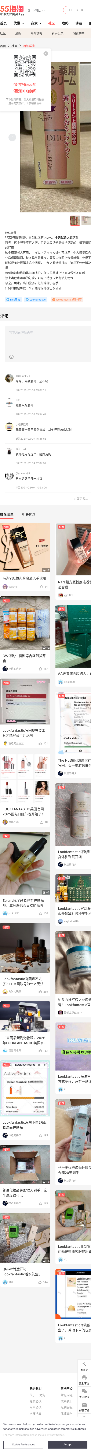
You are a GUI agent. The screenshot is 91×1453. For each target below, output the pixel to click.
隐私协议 (35, 1401)
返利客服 (67, 1407)
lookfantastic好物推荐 (69, 299)
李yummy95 (23, 473)
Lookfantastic (37, 299)
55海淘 (12, 10)
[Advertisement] (45, 669)
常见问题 (67, 1395)
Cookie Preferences (23, 1444)
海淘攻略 (36, 33)
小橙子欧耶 (22, 424)
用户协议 (35, 1407)
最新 (18, 33)
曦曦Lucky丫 (23, 376)
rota (18, 400)
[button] (36, 10)
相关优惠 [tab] (29, 514)
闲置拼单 (79, 33)
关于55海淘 (37, 1395)
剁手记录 (57, 33)
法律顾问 (67, 1413)
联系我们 (67, 1401)
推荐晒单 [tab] (7, 514)
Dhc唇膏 (15, 299)
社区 (3, 33)
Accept (67, 1444)
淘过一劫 (21, 449)
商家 (34, 23)
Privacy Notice (55, 1435)
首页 (3, 46)
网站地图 (35, 1413)
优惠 (17, 23)
